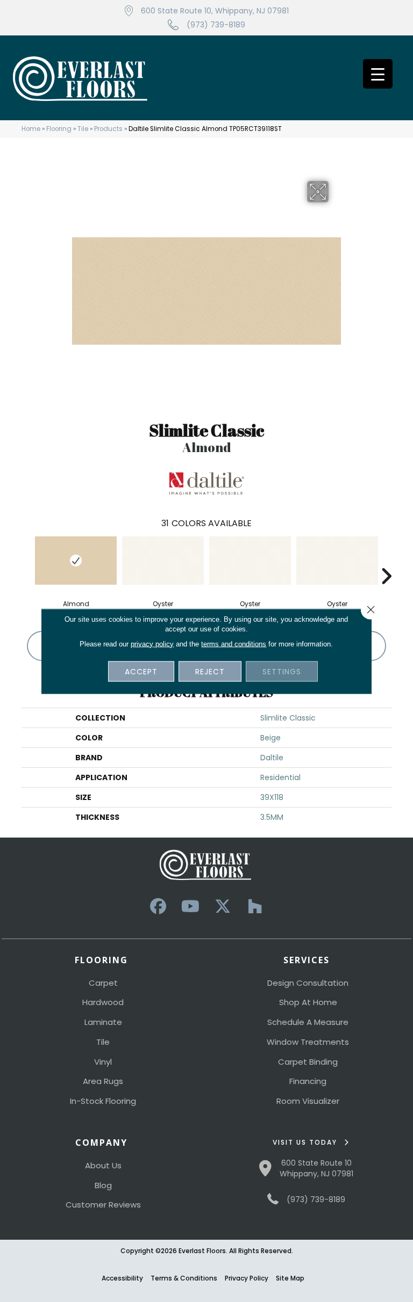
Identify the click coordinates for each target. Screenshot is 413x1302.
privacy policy (152, 643)
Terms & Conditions (184, 1278)
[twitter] (222, 906)
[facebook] (158, 906)
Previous (27, 560)
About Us (103, 1165)
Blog (103, 1185)
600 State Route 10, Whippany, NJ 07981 (215, 10)
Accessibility (122, 1278)
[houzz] (255, 906)
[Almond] (75, 560)
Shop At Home (308, 1002)
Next (386, 560)
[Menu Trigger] (378, 74)
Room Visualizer (307, 1101)
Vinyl (103, 1061)
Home (31, 129)
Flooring (59, 129)
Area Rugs (103, 1081)
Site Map (290, 1278)
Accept (141, 671)
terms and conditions (233, 643)
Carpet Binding (308, 1061)
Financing (307, 1081)
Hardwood (103, 1002)
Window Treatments (308, 1042)
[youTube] (190, 906)
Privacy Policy (246, 1278)
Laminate (103, 1022)
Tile (82, 129)
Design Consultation (307, 982)
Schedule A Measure (307, 1022)
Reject (210, 671)
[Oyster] (162, 560)
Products (108, 129)
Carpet (103, 982)
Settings (281, 671)
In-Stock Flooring (103, 1101)
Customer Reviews (103, 1204)
